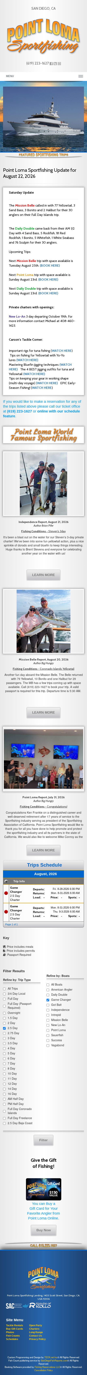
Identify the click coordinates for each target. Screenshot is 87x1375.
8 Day (11, 1068)
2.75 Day (13, 1033)
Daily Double (59, 994)
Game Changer (61, 1000)
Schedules (12, 1339)
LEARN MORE (43, 575)
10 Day (12, 1073)
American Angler (61, 989)
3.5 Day (13, 1043)
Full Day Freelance (20, 1118)
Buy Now (43, 1230)
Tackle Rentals (14, 1325)
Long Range (36, 1332)
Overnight (14, 1013)
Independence (60, 1010)
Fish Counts (13, 1335)
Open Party (35, 1325)
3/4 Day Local (16, 993)
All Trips (13, 988)
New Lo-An (58, 1025)
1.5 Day (13, 1018)
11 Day (12, 1078)
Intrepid (56, 1015)
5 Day (11, 1053)
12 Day (12, 1083)
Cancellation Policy (43, 1370)
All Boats (56, 984)
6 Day (11, 1058)
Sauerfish (57, 1035)
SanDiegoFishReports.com (54, 1360)
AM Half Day (16, 1099)
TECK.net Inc (50, 1357)
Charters (34, 1328)
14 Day (12, 1089)
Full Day (13, 999)
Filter (43, 1140)
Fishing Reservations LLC (47, 1367)
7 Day (11, 1063)
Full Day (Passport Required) (19, 1006)
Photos (10, 1332)
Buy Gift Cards (14, 1328)
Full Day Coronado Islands (20, 1111)
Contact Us (35, 1335)
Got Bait (56, 1005)
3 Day (11, 1038)
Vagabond (57, 1045)
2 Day (11, 1023)
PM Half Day (16, 1104)
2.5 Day (13, 1028)
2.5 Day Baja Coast (20, 1123)
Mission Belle (59, 1020)
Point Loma (58, 1030)
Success (56, 1040)
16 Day (12, 1094)
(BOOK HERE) (50, 265)
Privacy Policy (37, 1339)
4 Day (11, 1048)
